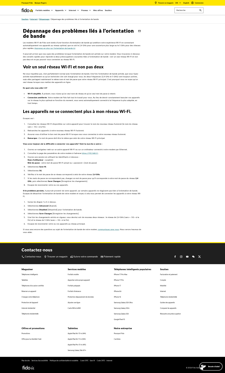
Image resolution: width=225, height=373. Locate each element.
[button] (178, 3)
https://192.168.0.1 (90, 153)
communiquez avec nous (108, 229)
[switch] (186, 3)
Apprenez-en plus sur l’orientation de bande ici (54, 48)
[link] (27, 3)
